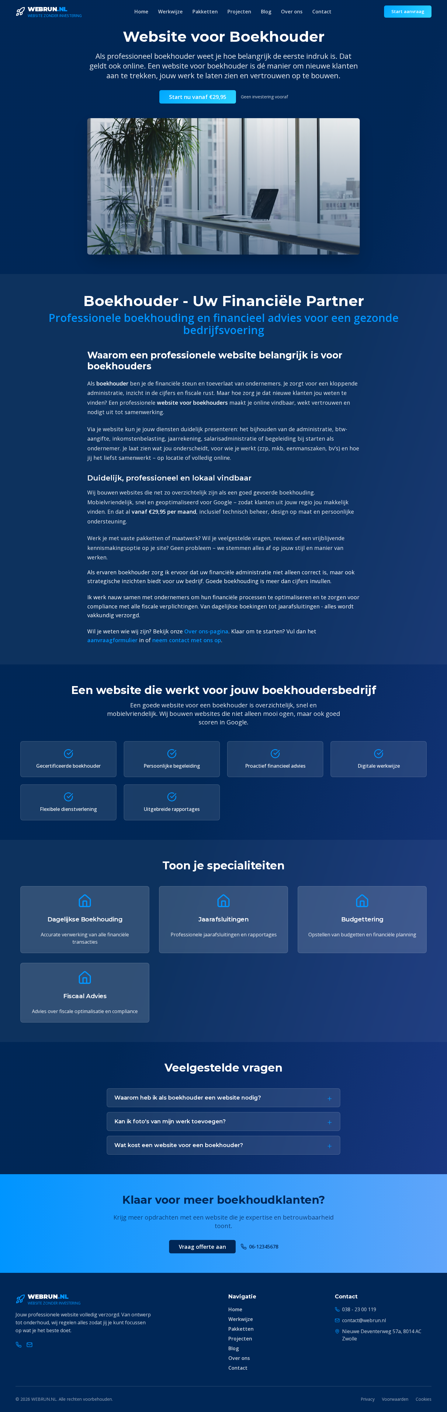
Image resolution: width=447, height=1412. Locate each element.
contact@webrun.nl (364, 1320)
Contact (321, 11)
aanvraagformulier (112, 640)
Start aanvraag (407, 11)
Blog (266, 11)
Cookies (423, 1399)
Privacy (368, 1399)
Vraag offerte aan (202, 1246)
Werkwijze (170, 11)
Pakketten (205, 11)
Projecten (239, 11)
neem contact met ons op (186, 640)
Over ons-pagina (206, 631)
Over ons (292, 11)
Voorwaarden (395, 1399)
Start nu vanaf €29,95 (197, 96)
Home (141, 11)
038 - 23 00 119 (359, 1309)
